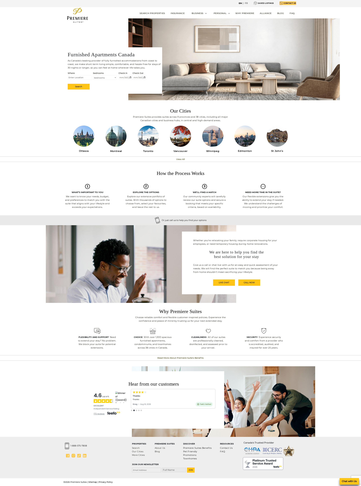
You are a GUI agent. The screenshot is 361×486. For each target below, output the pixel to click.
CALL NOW (249, 282)
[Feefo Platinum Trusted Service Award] (263, 463)
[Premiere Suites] (77, 15)
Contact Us (290, 3)
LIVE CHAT (224, 282)
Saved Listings (266, 3)
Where (71, 73)
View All (180, 159)
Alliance (266, 13)
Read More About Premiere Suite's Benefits (180, 358)
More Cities (138, 455)
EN (240, 3)
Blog (280, 13)
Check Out (138, 73)
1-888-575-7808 (79, 445)
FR (246, 3)
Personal (220, 13)
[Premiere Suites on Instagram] (73, 456)
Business (197, 13)
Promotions (189, 455)
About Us (160, 448)
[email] (146, 469)
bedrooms (98, 73)
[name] (174, 469)
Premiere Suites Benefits (197, 448)
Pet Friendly (190, 451)
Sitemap (92, 482)
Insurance (178, 13)
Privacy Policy (106, 482)
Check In (122, 73)
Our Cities (137, 451)
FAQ (292, 13)
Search (136, 448)
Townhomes (190, 458)
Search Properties (152, 13)
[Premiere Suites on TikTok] (79, 456)
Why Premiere (244, 13)
